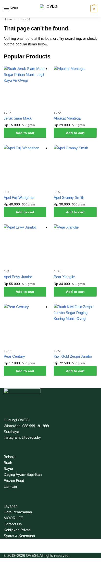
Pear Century (14, 356)
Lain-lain (10, 486)
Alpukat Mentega (67, 118)
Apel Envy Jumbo (18, 277)
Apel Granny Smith (69, 197)
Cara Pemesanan (18, 512)
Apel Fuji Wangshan (19, 197)
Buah (8, 112)
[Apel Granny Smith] (75, 166)
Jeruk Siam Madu (18, 118)
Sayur (8, 468)
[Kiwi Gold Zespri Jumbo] (75, 325)
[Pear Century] (25, 325)
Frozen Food (14, 480)
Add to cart (25, 133)
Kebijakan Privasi (17, 530)
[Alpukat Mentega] (75, 87)
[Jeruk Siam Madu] (25, 87)
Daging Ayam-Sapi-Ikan (23, 474)
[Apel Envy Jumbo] (25, 245)
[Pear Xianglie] (75, 245)
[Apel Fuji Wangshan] (25, 166)
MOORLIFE (13, 518)
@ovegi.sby (31, 437)
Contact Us (13, 524)
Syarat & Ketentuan (19, 536)
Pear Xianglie (64, 277)
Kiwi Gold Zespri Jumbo (73, 356)
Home (8, 19)
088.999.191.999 (35, 426)
